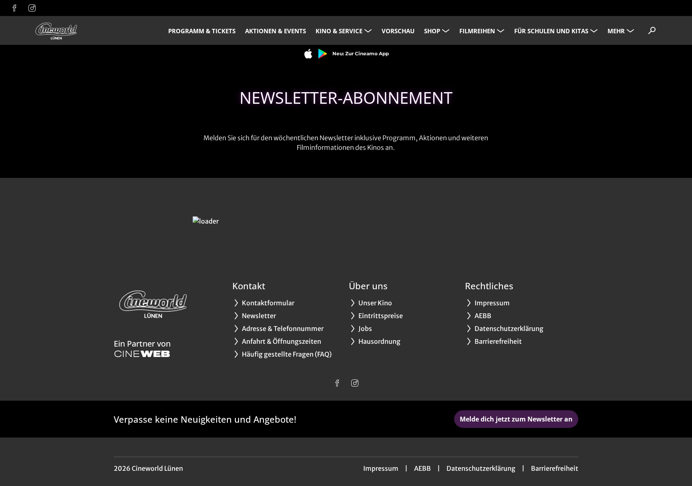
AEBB (422, 468)
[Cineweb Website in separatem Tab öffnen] (142, 353)
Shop (432, 31)
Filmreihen (477, 31)
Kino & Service (339, 31)
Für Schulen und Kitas (551, 31)
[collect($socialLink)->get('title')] (14, 8)
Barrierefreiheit (554, 468)
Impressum (380, 468)
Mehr (616, 31)
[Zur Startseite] (88, 30)
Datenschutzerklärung (481, 468)
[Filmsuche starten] (652, 30)
